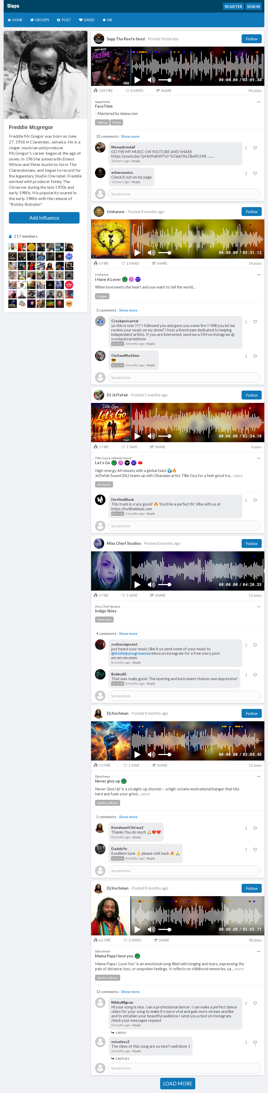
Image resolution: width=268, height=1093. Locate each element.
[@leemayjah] (31, 247)
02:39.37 (117, 343)
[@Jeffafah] (41, 275)
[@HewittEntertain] (22, 275)
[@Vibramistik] (50, 303)
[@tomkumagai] (12, 294)
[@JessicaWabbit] (31, 266)
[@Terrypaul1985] (12, 303)
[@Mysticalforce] (22, 303)
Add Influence (44, 218)
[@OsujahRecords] (69, 303)
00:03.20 (117, 858)
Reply (136, 161)
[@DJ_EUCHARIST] (12, 285)
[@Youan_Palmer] (41, 256)
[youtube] (140, 462)
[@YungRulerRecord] (41, 294)
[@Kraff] (59, 266)
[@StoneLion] (59, 294)
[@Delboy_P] (59, 275)
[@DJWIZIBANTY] (69, 285)
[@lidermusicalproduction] (69, 275)
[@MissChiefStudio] (59, 285)
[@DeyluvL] (69, 247)
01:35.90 (117, 683)
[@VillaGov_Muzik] (12, 266)
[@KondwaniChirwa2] (50, 266)
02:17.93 (117, 513)
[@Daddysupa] (69, 266)
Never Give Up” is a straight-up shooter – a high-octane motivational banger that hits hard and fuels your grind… (167, 791)
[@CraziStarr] (41, 285)
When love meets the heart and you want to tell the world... (145, 287)
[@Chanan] (12, 247)
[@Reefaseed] (12, 256)
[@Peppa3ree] (22, 256)
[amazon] (138, 279)
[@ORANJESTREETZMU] (22, 285)
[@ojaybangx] (22, 247)
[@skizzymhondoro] (50, 294)
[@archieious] (31, 275)
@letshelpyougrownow (131, 653)
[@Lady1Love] (41, 303)
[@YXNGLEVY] (12, 275)
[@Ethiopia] (50, 275)
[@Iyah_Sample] (22, 266)
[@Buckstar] (59, 256)
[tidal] (127, 462)
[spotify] (124, 279)
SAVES (137, 90)
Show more (130, 136)
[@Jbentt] (41, 247)
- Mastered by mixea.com (116, 113)
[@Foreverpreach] (59, 247)
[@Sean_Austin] (31, 256)
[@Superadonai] (69, 294)
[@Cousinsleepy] (50, 247)
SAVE (131, 447)
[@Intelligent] (31, 294)
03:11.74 (117, 365)
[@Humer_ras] (31, 285)
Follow (252, 38)
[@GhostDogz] (41, 266)
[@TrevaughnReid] (69, 256)
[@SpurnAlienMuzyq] (59, 303)
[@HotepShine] (50, 285)
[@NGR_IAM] (50, 256)
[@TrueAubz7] (31, 303)
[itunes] (131, 279)
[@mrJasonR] (22, 294)
